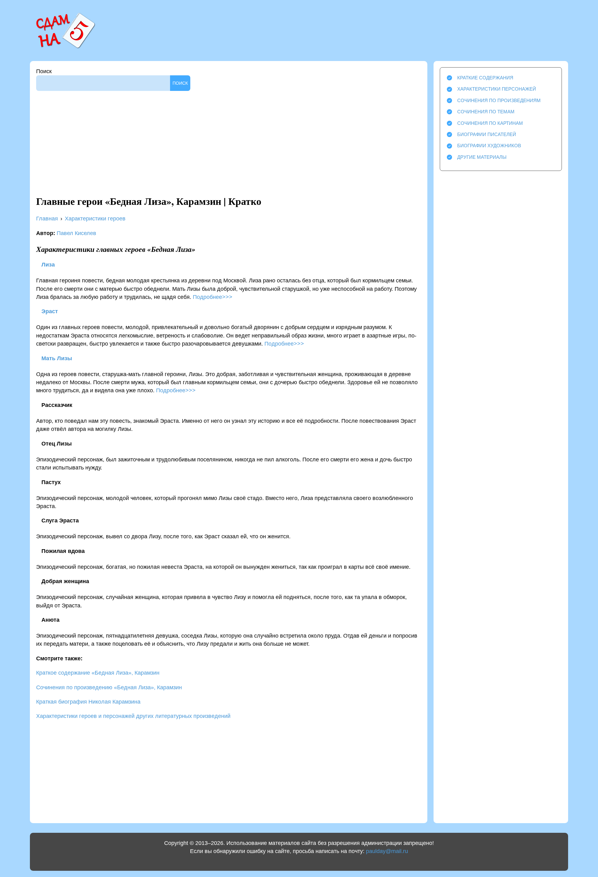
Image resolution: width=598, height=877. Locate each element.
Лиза (47, 265)
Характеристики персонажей (496, 89)
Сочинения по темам (486, 111)
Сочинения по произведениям (499, 100)
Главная (47, 218)
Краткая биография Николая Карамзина (88, 702)
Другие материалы (481, 157)
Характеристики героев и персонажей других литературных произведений (133, 716)
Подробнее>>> (212, 297)
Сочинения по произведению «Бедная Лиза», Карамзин (109, 687)
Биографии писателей (486, 134)
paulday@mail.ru (387, 851)
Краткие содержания (485, 77)
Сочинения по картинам (490, 123)
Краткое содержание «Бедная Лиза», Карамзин (97, 673)
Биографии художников (489, 145)
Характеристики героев (95, 218)
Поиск (44, 71)
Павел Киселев (76, 233)
